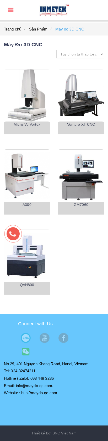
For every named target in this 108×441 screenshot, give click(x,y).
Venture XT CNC (81, 124)
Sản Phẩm (38, 29)
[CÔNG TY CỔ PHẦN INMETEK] (54, 10)
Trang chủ (12, 29)
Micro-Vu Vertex (27, 124)
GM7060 (81, 204)
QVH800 (27, 285)
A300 (27, 204)
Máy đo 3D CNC (69, 29)
